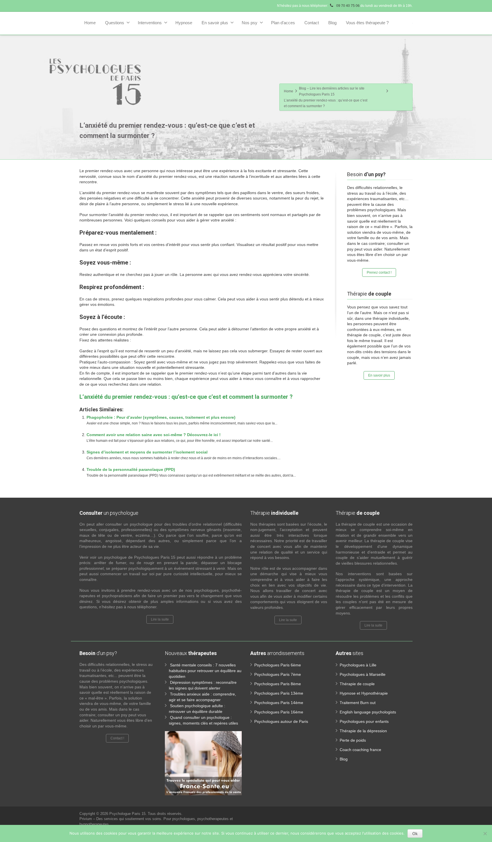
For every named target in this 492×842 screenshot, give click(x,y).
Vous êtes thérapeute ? (367, 22)
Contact (311, 22)
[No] (485, 833)
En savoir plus (215, 22)
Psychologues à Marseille (363, 674)
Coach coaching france (360, 749)
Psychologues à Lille (358, 665)
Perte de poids (353, 740)
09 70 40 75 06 (347, 6)
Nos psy (249, 22)
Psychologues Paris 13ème (278, 693)
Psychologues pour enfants (364, 721)
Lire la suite (160, 619)
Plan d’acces (283, 22)
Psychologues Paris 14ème (278, 702)
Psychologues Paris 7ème (277, 674)
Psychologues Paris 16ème (278, 712)
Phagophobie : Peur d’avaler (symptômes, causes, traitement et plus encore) (161, 417)
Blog (332, 22)
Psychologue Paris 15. (128, 814)
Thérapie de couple (357, 684)
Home (90, 22)
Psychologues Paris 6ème (277, 665)
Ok (415, 833)
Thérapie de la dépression (363, 731)
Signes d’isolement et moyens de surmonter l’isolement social (147, 452)
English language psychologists (368, 712)
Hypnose (183, 22)
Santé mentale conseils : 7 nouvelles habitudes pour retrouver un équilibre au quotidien (205, 671)
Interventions (150, 22)
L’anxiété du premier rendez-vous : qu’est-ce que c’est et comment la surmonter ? (186, 396)
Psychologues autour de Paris (281, 721)
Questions (114, 22)
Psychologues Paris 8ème (277, 684)
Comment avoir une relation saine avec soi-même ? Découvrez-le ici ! (154, 434)
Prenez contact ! (379, 272)
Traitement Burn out (358, 702)
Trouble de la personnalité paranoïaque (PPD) (131, 469)
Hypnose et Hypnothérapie (364, 693)
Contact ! (117, 738)
